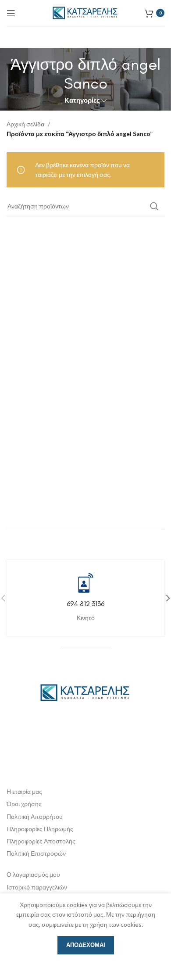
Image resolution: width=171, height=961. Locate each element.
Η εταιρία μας (24, 791)
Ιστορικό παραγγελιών (37, 887)
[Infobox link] (85, 598)
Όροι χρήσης (24, 803)
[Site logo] (85, 12)
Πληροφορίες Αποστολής (41, 841)
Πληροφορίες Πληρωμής (40, 828)
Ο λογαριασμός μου (33, 874)
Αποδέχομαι (85, 944)
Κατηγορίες (82, 100)
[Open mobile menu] (11, 13)
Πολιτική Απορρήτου (35, 816)
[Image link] (85, 692)
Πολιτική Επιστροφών (36, 853)
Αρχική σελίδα (25, 124)
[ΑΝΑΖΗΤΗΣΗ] (154, 206)
